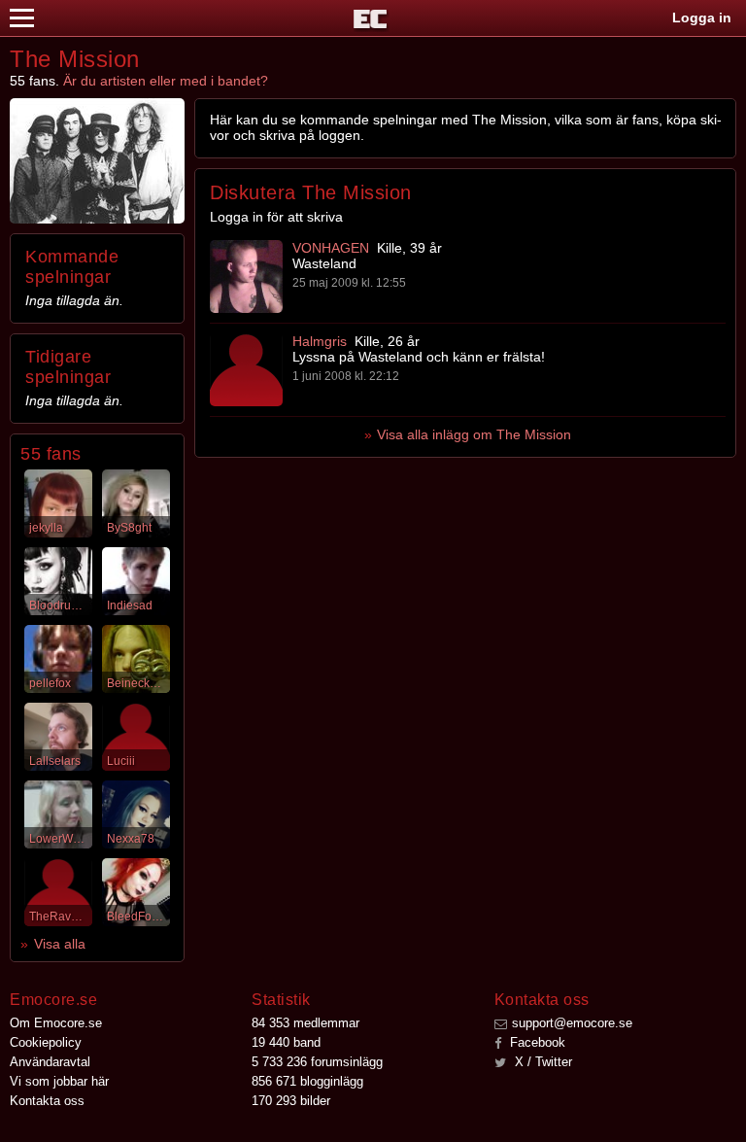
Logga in (701, 17)
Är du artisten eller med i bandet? (165, 80)
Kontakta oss (47, 1100)
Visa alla (59, 944)
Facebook (535, 1042)
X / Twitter (541, 1062)
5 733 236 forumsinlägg (317, 1062)
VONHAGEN (330, 248)
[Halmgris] (246, 369)
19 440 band (286, 1042)
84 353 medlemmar (305, 1023)
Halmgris (319, 341)
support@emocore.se (572, 1023)
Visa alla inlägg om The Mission (474, 434)
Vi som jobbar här (59, 1081)
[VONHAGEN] (246, 276)
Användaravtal (50, 1062)
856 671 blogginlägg (307, 1081)
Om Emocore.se (56, 1023)
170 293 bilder (291, 1100)
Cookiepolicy (46, 1042)
